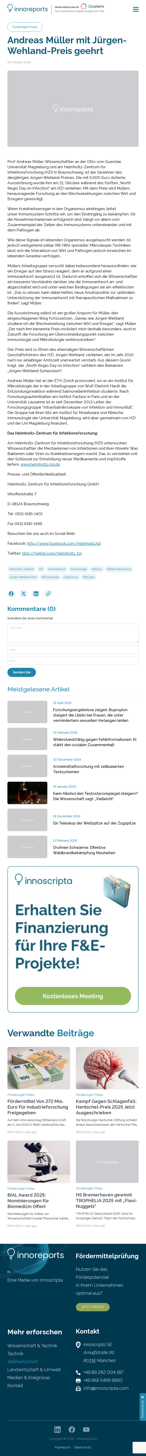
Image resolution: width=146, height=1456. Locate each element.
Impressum (62, 1447)
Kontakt (15, 1385)
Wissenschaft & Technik (32, 1345)
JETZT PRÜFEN (93, 1307)
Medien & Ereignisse (28, 1377)
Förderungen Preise (24, 27)
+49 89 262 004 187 (103, 1372)
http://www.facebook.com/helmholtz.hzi (64, 543)
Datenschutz (82, 1447)
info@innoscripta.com (106, 1388)
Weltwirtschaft (22, 1361)
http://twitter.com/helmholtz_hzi (52, 553)
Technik (15, 1353)
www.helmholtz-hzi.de (40, 464)
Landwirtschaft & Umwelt (34, 1369)
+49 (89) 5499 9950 (102, 1380)
